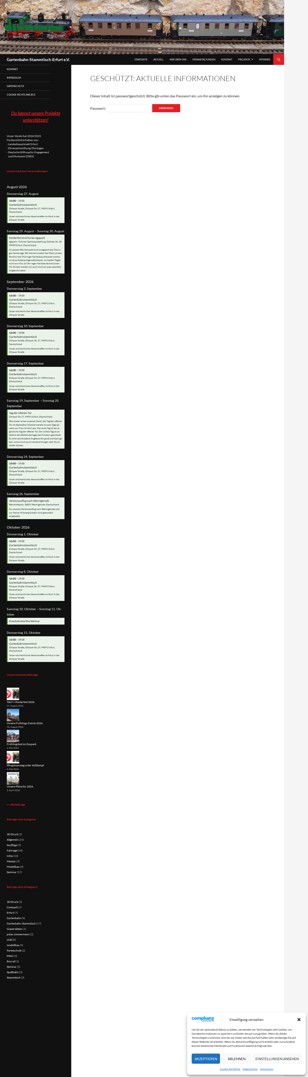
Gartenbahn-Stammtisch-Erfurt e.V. (38, 59)
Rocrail (11, 961)
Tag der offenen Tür (20, 413)
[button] (299, 1019)
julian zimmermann (18, 934)
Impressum (266, 1069)
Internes (264, 59)
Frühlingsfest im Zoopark (21, 744)
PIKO (10, 956)
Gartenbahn (14, 918)
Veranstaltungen (203, 59)
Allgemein (12, 839)
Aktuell (158, 59)
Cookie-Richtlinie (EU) (21, 94)
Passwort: (98, 108)
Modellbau (13, 866)
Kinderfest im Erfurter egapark (27, 238)
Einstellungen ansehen (277, 1059)
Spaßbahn (13, 972)
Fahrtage (12, 850)
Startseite (140, 59)
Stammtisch (14, 977)
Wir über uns (178, 59)
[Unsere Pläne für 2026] (13, 778)
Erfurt (10, 912)
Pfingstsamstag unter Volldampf (25, 765)
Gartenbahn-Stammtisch (21, 923)
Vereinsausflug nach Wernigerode (29, 500)
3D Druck (12, 834)
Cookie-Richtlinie (230, 1069)
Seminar (11, 872)
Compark (12, 907)
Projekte (244, 59)
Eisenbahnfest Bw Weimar (24, 621)
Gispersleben (14, 929)
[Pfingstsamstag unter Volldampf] (13, 757)
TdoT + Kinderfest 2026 (20, 702)
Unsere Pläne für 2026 (20, 786)
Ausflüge (12, 845)
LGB (9, 939)
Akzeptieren (206, 1059)
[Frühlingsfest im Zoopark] (13, 736)
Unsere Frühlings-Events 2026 (25, 723)
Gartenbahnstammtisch (23, 204)
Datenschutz (250, 1069)
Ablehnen (237, 1059)
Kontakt (226, 59)
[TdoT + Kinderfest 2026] (13, 694)
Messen (11, 861)
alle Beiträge (17, 804)
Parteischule (14, 950)
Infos (10, 856)
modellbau (13, 945)
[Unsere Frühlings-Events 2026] (13, 715)
